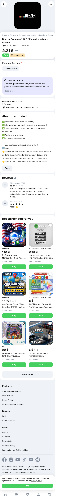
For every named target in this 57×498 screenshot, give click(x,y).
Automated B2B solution (13, 404)
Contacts (6, 432)
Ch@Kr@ (6, 101)
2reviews (24, 45)
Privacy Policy (8, 445)
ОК (27, 486)
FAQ (4, 416)
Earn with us (7, 395)
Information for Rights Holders (15, 450)
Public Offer (7, 441)
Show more (27, 374)
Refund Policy (8, 420)
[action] (38, 494)
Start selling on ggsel (11, 391)
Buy (14, 266)
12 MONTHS (10, 68)
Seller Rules (7, 400)
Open (7, 168)
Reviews (6, 436)
